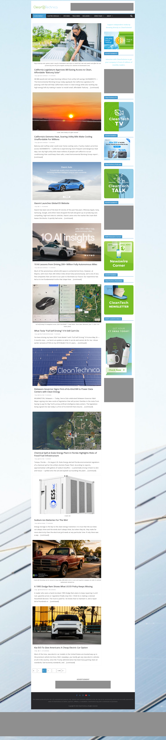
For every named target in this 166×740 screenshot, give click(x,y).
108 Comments (52, 589)
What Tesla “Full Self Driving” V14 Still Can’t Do (56, 330)
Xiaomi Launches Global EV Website (51, 203)
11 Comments (52, 267)
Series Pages (98, 16)
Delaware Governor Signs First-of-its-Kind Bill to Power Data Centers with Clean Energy (63, 390)
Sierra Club (41, 395)
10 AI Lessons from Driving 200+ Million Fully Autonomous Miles (65, 264)
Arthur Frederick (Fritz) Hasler (46, 334)
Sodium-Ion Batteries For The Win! (51, 520)
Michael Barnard (44, 589)
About (109, 16)
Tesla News (76, 16)
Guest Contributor (43, 75)
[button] (44, 16)
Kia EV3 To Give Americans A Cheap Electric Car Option (61, 647)
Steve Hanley (42, 523)
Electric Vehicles (53, 16)
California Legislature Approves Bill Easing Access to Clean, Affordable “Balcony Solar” (63, 71)
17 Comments (49, 523)
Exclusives (86, 16)
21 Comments (52, 75)
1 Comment (48, 459)
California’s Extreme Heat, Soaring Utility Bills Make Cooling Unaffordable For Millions (63, 138)
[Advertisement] (102, 7)
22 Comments (45, 651)
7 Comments (52, 142)
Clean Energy (38, 16)
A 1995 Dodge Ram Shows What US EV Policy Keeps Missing (63, 586)
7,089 (59, 670)
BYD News (67, 16)
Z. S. (40, 206)
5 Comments (48, 395)
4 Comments (45, 206)
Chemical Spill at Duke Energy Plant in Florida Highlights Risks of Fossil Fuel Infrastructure (65, 454)
